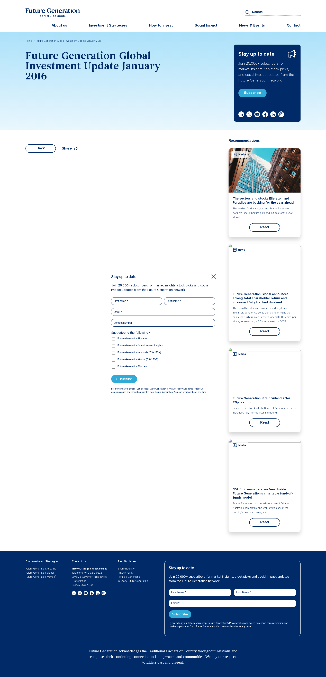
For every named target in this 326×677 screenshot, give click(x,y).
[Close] (214, 276)
